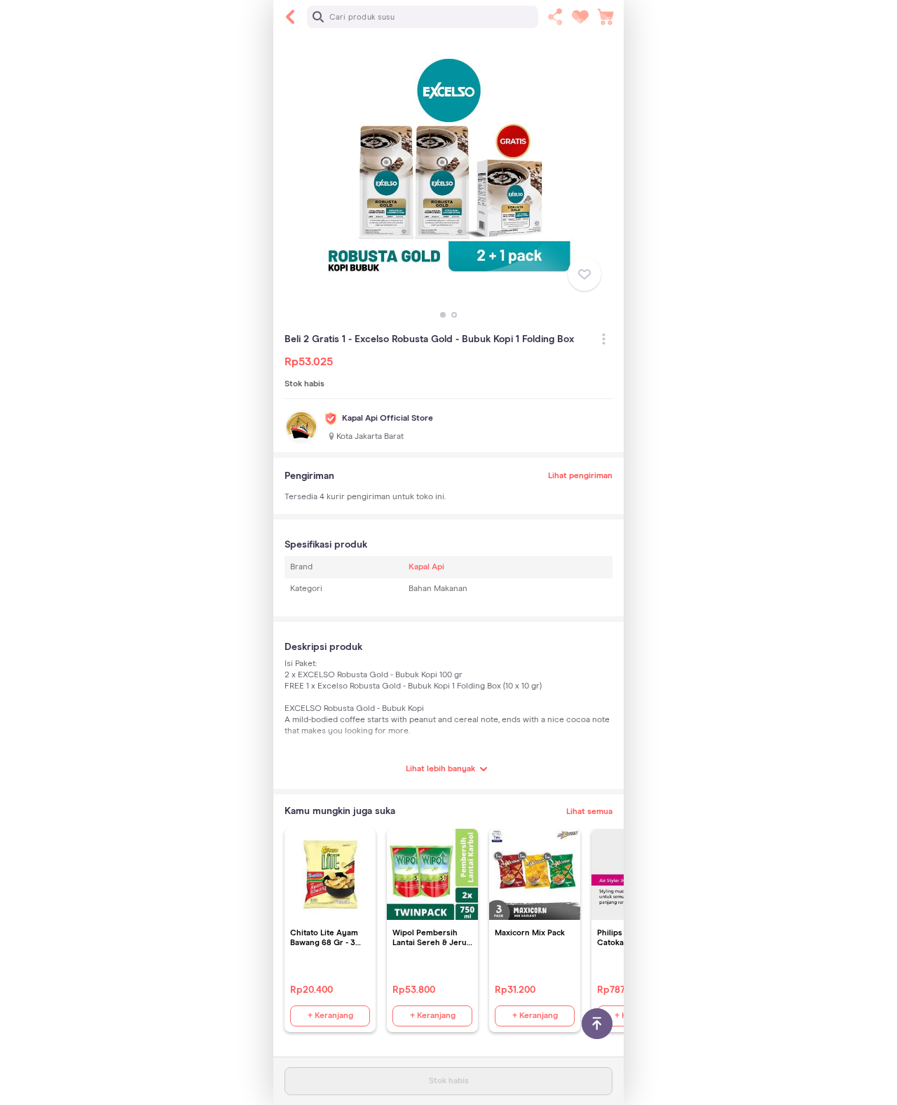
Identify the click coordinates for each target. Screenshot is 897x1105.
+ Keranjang (330, 1016)
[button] (443, 315)
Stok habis (449, 1081)
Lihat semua (589, 812)
